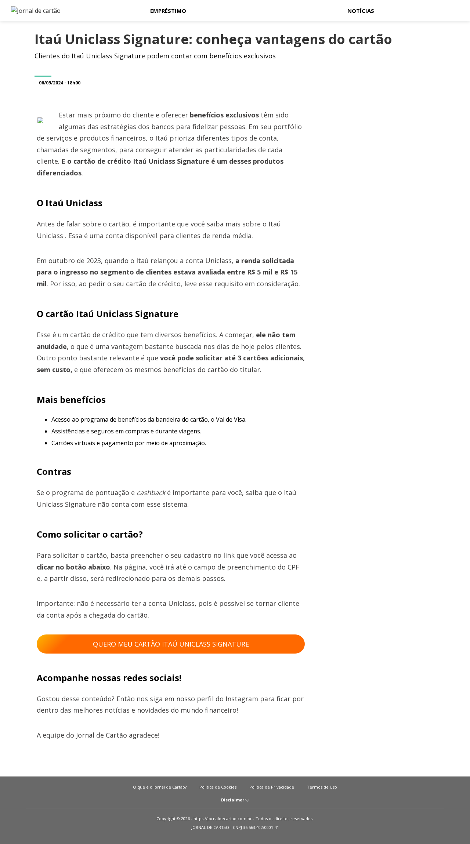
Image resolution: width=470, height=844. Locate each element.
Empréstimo (168, 10)
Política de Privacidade (271, 787)
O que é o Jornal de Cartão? (160, 787)
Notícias (360, 10)
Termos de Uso (322, 787)
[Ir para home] (31, 10)
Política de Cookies (217, 787)
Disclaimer (233, 800)
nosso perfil (195, 698)
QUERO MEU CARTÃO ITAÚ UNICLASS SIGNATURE (171, 644)
